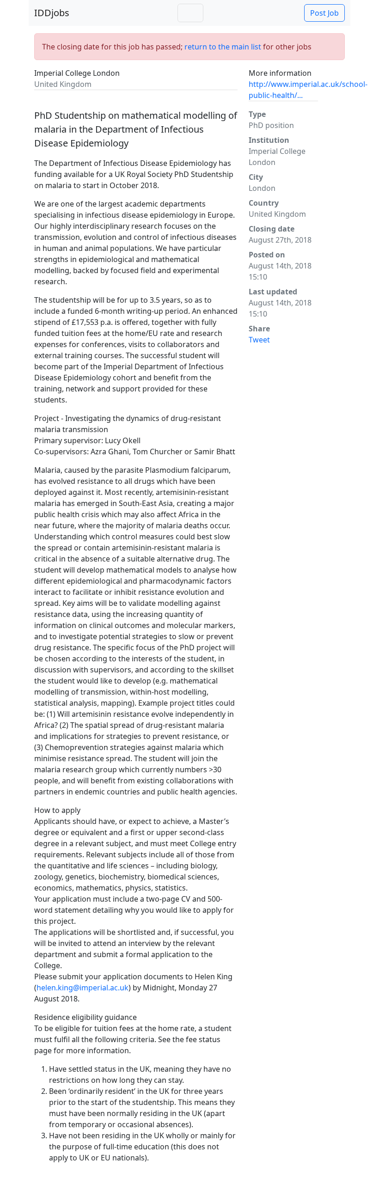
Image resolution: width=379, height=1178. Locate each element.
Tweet (259, 340)
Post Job (324, 13)
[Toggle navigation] (190, 13)
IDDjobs (51, 12)
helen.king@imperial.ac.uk (82, 988)
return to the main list (222, 47)
